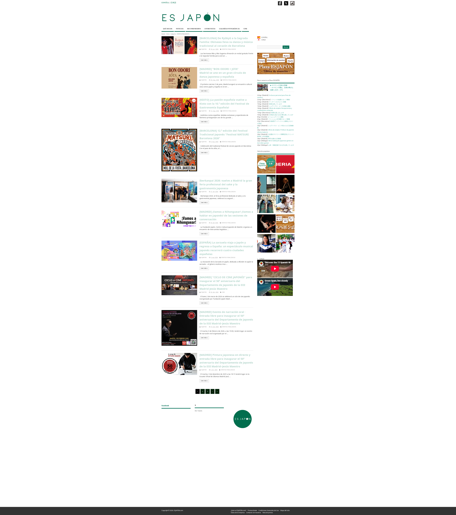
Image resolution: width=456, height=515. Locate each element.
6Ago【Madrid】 (273, 119)
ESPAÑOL (165, 2)
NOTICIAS (179, 29)
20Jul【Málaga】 (275, 145)
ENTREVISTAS (210, 29)
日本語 (173, 2)
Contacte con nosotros (253, 513)
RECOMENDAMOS (194, 29)
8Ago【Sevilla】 (270, 117)
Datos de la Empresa (238, 513)
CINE (245, 29)
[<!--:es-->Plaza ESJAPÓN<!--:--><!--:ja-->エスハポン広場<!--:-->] (266, 164)
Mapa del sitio (285, 510)
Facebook (165, 406)
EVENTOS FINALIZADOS (183, 34)
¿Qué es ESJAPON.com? (238, 510)
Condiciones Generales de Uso (269, 510)
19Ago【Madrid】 (269, 104)
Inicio (167, 34)
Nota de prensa (268, 513)
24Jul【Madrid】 (269, 139)
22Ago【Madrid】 (271, 102)
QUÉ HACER (167, 29)
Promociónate (252, 510)
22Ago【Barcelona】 (273, 100)
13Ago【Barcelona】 (270, 113)
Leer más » (204, 60)
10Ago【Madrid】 (275, 115)
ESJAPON (204, 49)
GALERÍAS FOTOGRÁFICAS (229, 29)
